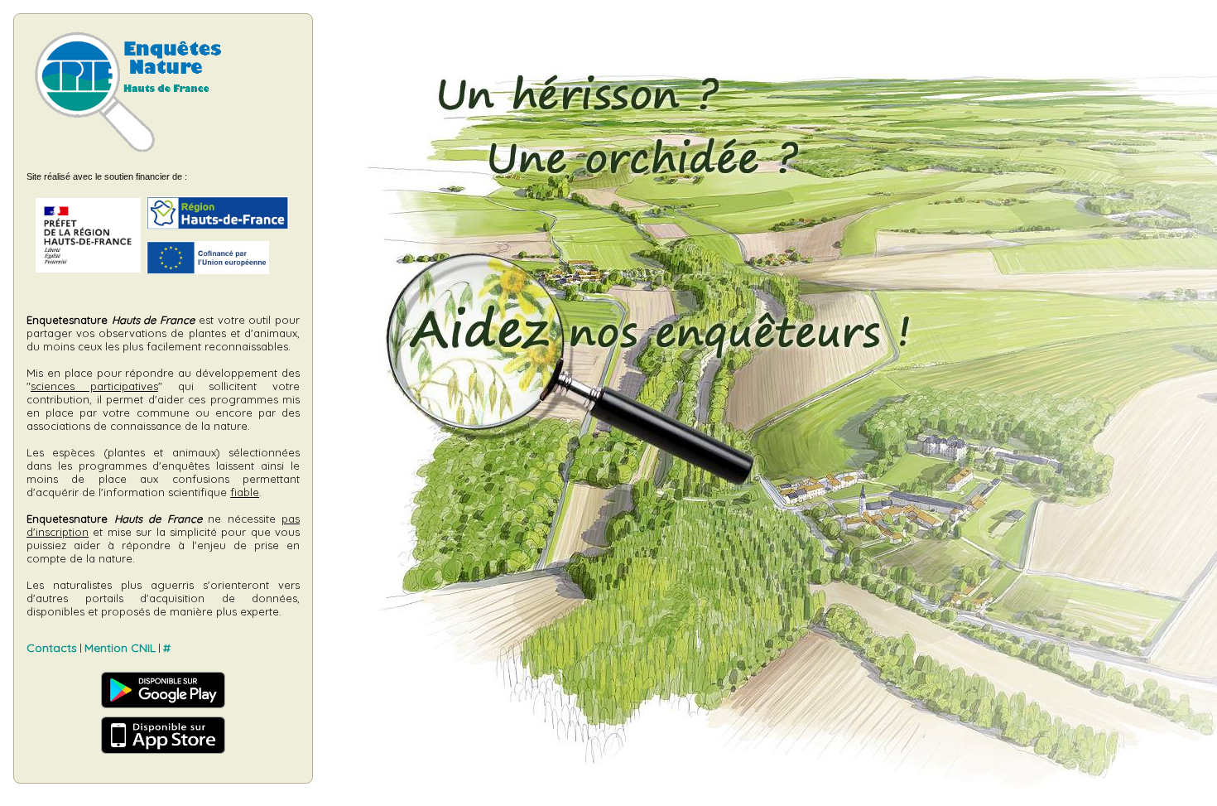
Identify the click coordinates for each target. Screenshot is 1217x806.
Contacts (51, 647)
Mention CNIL (120, 647)
